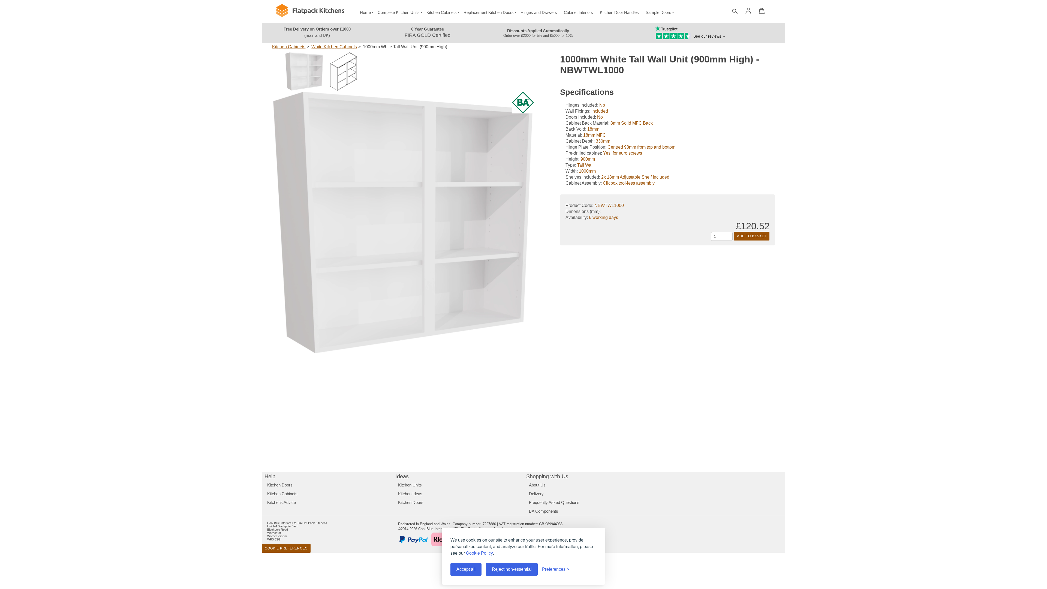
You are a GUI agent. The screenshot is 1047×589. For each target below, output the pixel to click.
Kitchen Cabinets (441, 12)
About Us (537, 485)
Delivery (536, 493)
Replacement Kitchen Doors (489, 12)
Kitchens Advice (281, 502)
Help (269, 476)
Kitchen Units (410, 485)
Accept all (466, 569)
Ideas (402, 476)
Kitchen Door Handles (619, 12)
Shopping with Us (547, 476)
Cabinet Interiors (578, 12)
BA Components (543, 511)
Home (365, 12)
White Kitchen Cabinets (334, 46)
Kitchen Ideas (410, 493)
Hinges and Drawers (539, 12)
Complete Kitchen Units (399, 12)
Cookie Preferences (286, 548)
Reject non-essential (512, 569)
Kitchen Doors (280, 485)
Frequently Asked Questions (554, 502)
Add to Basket (751, 236)
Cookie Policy (479, 553)
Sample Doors (658, 12)
